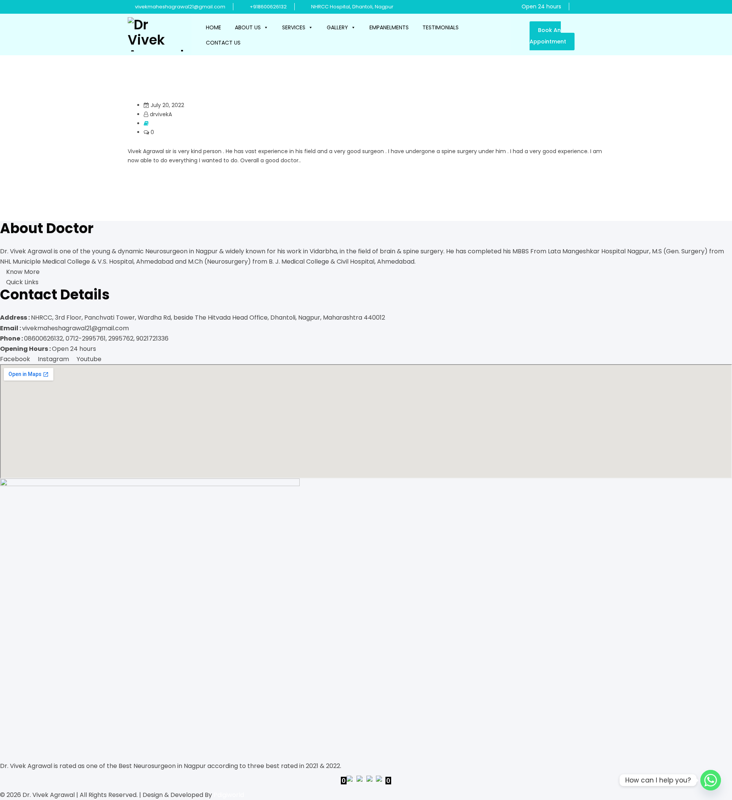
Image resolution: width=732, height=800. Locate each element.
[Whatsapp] (710, 780)
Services (293, 27)
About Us (248, 27)
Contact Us (223, 42)
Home (213, 27)
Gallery (337, 27)
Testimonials (440, 27)
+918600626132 (268, 6)
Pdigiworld (229, 794)
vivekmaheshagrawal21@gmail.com (180, 6)
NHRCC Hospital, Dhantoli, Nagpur (351, 6)
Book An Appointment (548, 35)
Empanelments (389, 27)
